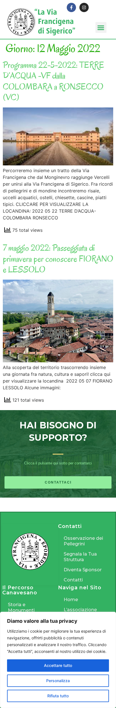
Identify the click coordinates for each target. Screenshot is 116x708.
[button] (100, 27)
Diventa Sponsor (83, 569)
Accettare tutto (58, 665)
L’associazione (80, 609)
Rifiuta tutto (58, 695)
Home (71, 599)
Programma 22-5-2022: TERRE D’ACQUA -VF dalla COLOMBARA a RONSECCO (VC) (53, 81)
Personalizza (58, 680)
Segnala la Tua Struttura (80, 556)
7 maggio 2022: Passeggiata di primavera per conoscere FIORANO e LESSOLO (58, 258)
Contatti (73, 580)
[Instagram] (84, 7)
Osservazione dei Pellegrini (83, 541)
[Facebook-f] (71, 7)
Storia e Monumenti (21, 607)
